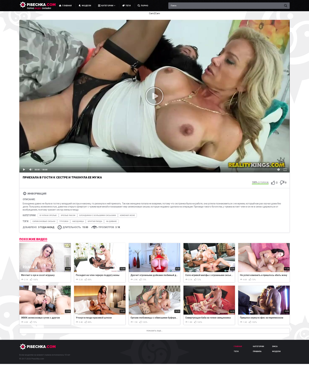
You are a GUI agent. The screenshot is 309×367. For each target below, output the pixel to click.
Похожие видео (33, 239)
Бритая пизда (95, 221)
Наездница (78, 221)
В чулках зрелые (48, 215)
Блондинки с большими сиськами (97, 215)
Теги (236, 351)
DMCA (274, 346)
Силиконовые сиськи (43, 221)
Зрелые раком (68, 215)
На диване (111, 221)
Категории (258, 346)
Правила (257, 351)
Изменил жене (127, 215)
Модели (276, 351)
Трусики (63, 221)
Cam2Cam (154, 13)
